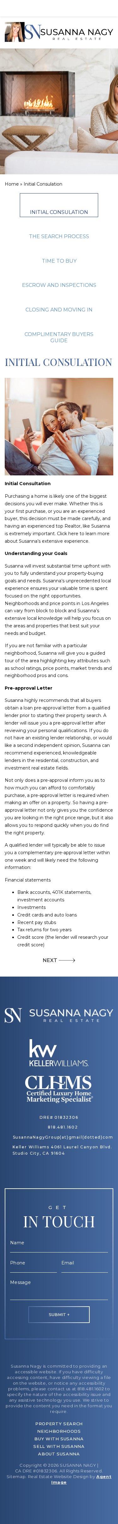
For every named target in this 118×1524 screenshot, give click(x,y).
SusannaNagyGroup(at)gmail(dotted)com (63, 1137)
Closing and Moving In (59, 310)
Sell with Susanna (58, 1446)
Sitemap (16, 1476)
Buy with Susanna (58, 1438)
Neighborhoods (59, 1431)
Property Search (59, 1423)
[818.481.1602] (59, 8)
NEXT (50, 960)
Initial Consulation (59, 212)
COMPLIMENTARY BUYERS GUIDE (59, 337)
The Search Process (59, 236)
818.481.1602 (63, 1127)
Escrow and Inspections (59, 285)
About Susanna (59, 1453)
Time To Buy (59, 261)
